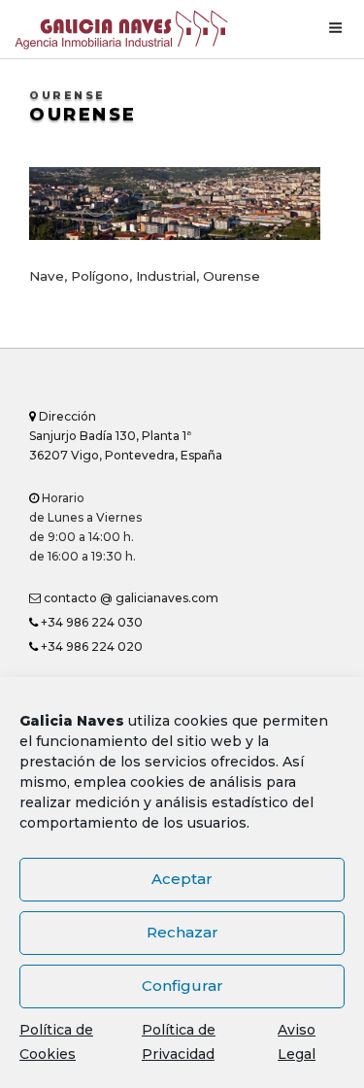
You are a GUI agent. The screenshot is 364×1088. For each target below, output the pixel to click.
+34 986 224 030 (90, 622)
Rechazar (182, 932)
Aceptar (182, 878)
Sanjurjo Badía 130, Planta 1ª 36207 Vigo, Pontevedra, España (125, 435)
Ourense (83, 114)
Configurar (182, 985)
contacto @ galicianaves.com (129, 598)
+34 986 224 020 (90, 646)
